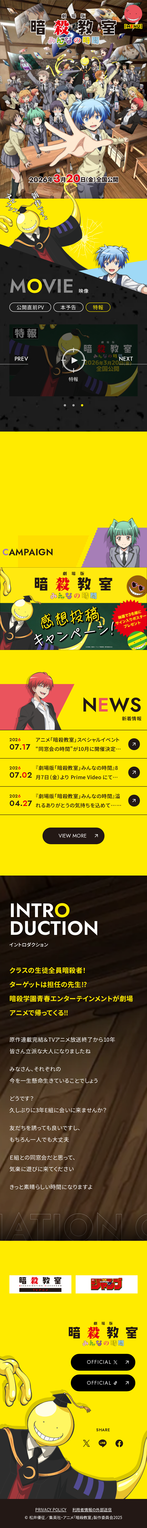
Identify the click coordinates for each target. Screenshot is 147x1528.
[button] (14, 360)
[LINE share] (102, 1443)
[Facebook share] (119, 1443)
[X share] (86, 1443)
